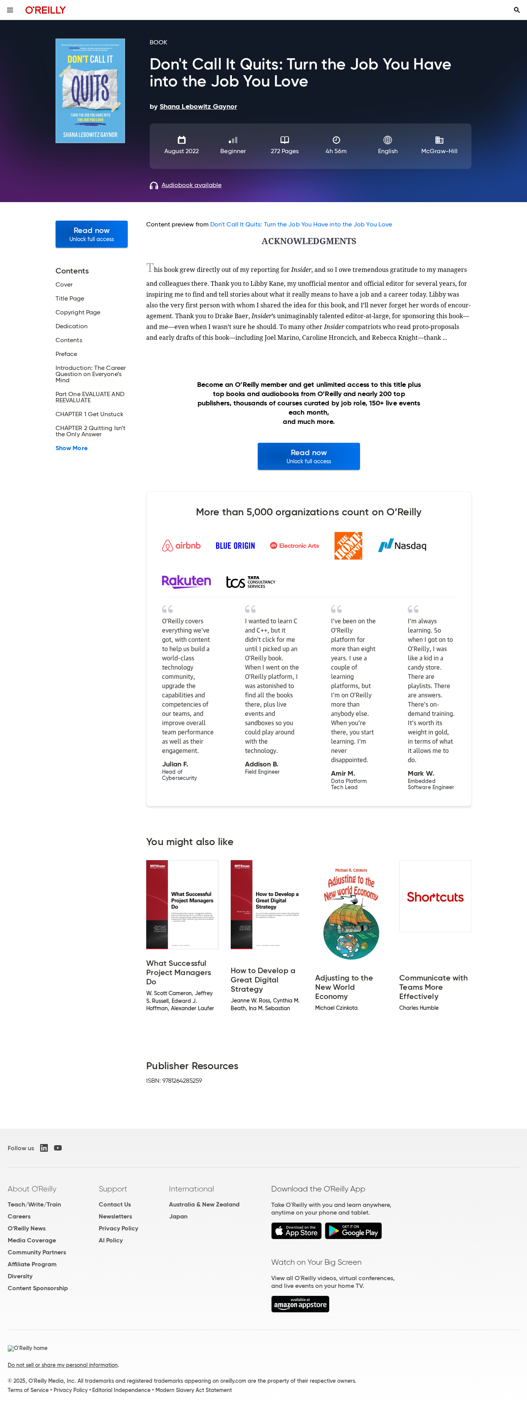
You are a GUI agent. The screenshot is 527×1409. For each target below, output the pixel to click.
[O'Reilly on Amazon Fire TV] (300, 1310)
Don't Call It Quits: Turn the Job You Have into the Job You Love (301, 224)
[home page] (45, 10)
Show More (72, 448)
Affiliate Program (32, 1264)
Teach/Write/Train (34, 1204)
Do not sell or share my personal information (63, 1365)
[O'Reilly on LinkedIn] (44, 1148)
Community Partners (37, 1252)
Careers (19, 1216)
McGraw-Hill (439, 151)
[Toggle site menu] (10, 10)
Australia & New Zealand (204, 1204)
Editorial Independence (121, 1390)
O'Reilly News (27, 1228)
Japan (178, 1216)
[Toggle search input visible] (517, 10)
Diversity (20, 1276)
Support (113, 1188)
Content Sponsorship (38, 1288)
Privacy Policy (118, 1228)
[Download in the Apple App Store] (296, 1237)
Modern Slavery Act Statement (193, 1390)
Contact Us (115, 1204)
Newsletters (115, 1216)
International (191, 1188)
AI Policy (111, 1240)
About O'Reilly (32, 1188)
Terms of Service (28, 1390)
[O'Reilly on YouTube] (58, 1148)
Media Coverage (32, 1240)
